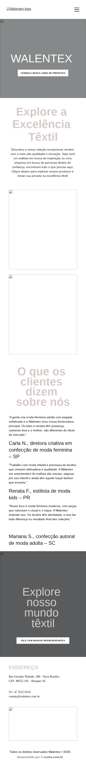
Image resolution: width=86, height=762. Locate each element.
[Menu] (76, 9)
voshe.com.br (53, 757)
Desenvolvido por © (30, 757)
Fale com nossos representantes (43, 640)
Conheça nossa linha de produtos (43, 73)
